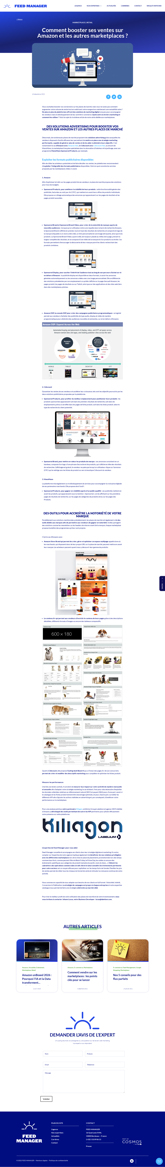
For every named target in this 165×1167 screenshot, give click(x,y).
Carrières (125, 6)
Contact (138, 6)
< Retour (19, 19)
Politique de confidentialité (58, 1160)
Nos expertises (93, 6)
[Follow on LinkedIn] (132, 1161)
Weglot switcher (154, 6)
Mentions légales (41, 1160)
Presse (89, 1146)
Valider (46, 1099)
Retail (89, 22)
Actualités (111, 6)
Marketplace (79, 22)
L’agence (78, 6)
